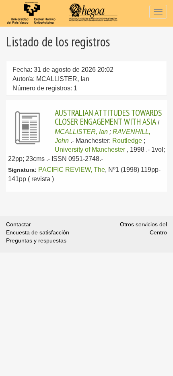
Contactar (18, 224)
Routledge (127, 140)
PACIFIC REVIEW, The (71, 169)
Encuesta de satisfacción (37, 232)
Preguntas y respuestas (36, 240)
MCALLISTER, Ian (81, 131)
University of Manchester (90, 149)
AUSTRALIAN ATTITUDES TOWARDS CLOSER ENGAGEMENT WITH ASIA (108, 117)
